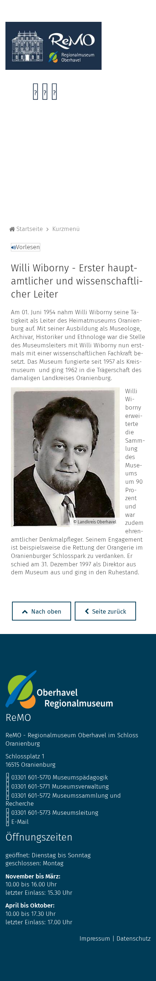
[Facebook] (35, 93)
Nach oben (45, 611)
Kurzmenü (66, 229)
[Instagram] (45, 93)
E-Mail (17, 822)
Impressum (94, 938)
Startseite (29, 229)
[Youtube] (54, 93)
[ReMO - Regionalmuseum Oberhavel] (53, 68)
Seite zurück (108, 611)
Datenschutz (133, 938)
